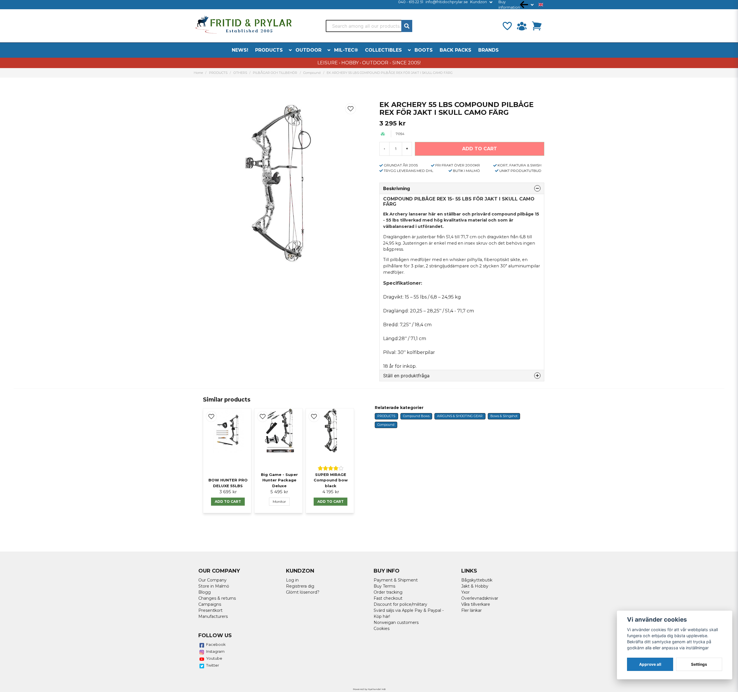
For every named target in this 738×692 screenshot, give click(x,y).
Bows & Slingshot (503, 416)
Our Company (212, 580)
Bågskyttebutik (476, 580)
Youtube (214, 658)
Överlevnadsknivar (479, 598)
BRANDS (488, 50)
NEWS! (240, 50)
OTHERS (240, 73)
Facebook (216, 644)
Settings (699, 664)
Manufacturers (213, 616)
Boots (424, 50)
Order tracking (388, 592)
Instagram (215, 651)
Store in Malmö (213, 586)
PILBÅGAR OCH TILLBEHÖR (275, 73)
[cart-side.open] (536, 26)
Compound (312, 73)
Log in (292, 580)
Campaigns (209, 604)
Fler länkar (471, 610)
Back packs (455, 50)
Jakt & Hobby (474, 586)
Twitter (212, 665)
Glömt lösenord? (302, 592)
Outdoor (308, 50)
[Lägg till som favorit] (506, 26)
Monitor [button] (279, 501)
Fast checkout (388, 598)
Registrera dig (300, 586)
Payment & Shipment (396, 580)
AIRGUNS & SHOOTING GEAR (460, 416)
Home (198, 73)
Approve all (650, 664)
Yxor (465, 592)
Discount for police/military (400, 604)
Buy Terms (384, 586)
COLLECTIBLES (383, 50)
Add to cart (228, 501)
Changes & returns (217, 598)
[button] (540, 4)
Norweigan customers (396, 622)
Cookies (381, 628)
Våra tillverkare (475, 604)
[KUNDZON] (521, 26)
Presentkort (210, 610)
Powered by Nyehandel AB (369, 689)
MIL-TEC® (346, 50)
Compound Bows (416, 416)
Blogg (204, 592)
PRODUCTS (269, 50)
